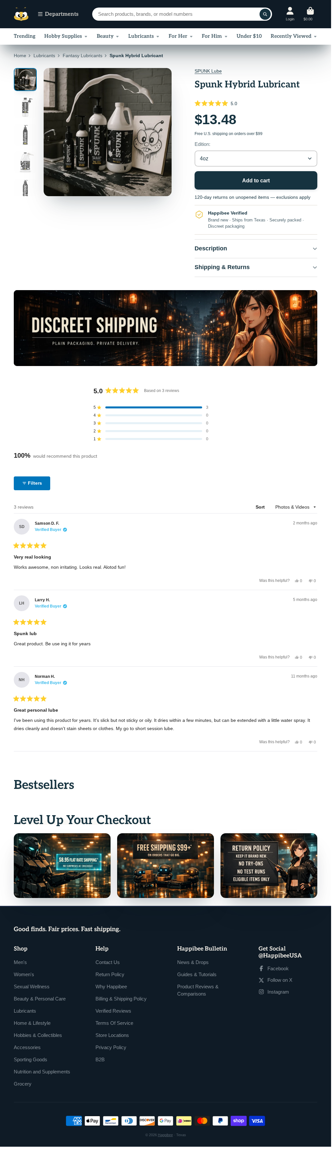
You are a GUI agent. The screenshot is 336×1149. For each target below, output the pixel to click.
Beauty (105, 36)
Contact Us (107, 962)
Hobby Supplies (63, 36)
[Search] (265, 14)
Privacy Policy (110, 1047)
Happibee (165, 1135)
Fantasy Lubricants (82, 55)
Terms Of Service (114, 1023)
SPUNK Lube (208, 71)
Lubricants (141, 36)
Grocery (23, 1084)
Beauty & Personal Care (40, 998)
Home (20, 55)
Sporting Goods (30, 1059)
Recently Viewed (291, 36)
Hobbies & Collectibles (38, 1035)
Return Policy (109, 974)
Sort (261, 507)
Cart (310, 14)
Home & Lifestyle (32, 1023)
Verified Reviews (113, 1011)
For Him (212, 36)
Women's (24, 974)
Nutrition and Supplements (42, 1071)
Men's (20, 962)
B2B (100, 1059)
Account (290, 14)
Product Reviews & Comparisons (198, 990)
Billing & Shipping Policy (121, 998)
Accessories (27, 1047)
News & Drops (193, 962)
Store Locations (112, 1035)
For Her (178, 36)
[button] (256, 103)
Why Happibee (111, 986)
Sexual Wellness (32, 986)
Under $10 (249, 36)
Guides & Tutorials (197, 974)
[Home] (21, 14)
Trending (24, 36)
